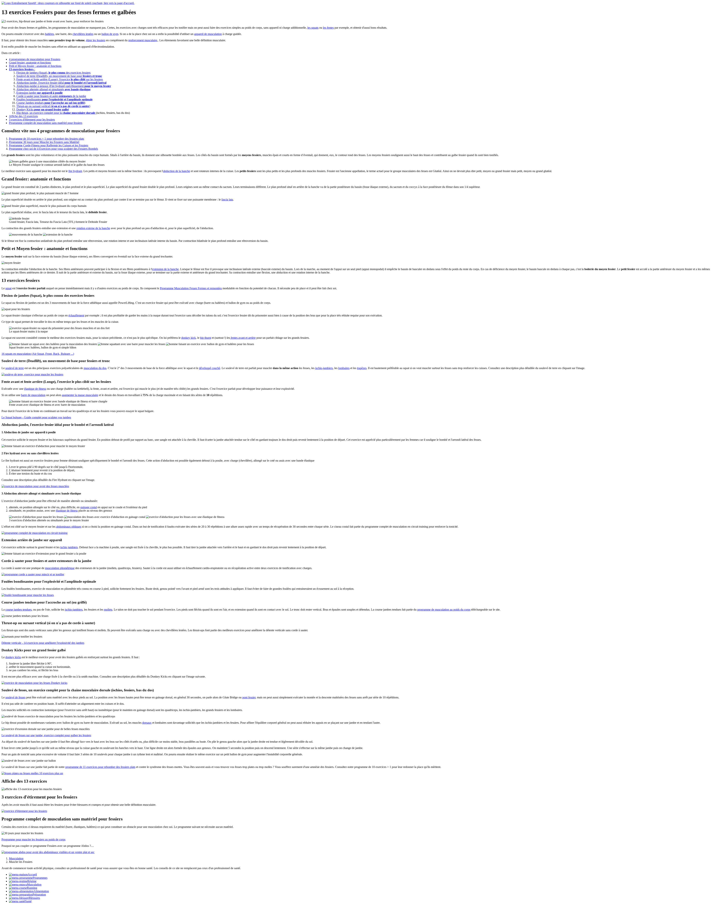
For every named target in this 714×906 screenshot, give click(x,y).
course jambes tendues (18, 609)
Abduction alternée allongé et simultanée (53, 89)
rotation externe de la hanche (93, 228)
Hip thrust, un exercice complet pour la (55, 112)
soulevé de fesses (15, 697)
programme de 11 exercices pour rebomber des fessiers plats (100, 767)
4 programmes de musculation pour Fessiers (34, 59)
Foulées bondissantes (54, 99)
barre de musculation (33, 395)
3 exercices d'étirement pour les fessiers (32, 119)
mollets (108, 609)
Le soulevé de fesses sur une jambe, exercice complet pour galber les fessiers (46, 735)
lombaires (344, 368)
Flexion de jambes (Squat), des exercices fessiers (53, 72)
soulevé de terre (14, 368)
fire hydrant (75, 171)
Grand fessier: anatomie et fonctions (30, 62)
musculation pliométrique (60, 568)
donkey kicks (13, 657)
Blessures (34, 897)
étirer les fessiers (95, 40)
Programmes (40, 877)
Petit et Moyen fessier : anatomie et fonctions (35, 66)
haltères (49, 34)
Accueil (32, 874)
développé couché (209, 368)
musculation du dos (95, 368)
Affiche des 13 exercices (23, 116)
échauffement (76, 315)
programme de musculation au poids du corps (443, 609)
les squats (313, 27)
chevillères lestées (83, 34)
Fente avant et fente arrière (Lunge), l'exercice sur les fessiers (59, 79)
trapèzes (361, 368)
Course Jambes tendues (50, 102)
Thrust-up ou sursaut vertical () (53, 106)
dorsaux (147, 722)
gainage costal (88, 507)
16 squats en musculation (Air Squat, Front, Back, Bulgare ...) (37, 353)
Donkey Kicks (42, 109)
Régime (31, 881)
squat (8, 288)
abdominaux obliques (68, 526)
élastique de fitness (35, 388)
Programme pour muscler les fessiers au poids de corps (33, 839)
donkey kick (188, 337)
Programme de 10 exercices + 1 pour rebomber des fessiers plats (46, 138)
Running (32, 887)
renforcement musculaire (142, 40)
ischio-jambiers (324, 368)
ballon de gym (110, 34)
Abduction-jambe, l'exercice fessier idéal (61, 82)
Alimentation (41, 891)
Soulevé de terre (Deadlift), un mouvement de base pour (59, 76)
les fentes (328, 27)
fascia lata (227, 199)
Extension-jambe (39, 92)
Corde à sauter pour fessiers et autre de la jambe (51, 96)
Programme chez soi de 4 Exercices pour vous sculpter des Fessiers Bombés (53, 148)
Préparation (39, 894)
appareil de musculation (208, 34)
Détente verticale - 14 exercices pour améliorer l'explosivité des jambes (42, 642)
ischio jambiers (69, 547)
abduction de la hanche (176, 171)
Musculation (34, 884)
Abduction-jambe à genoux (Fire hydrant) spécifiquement (63, 86)
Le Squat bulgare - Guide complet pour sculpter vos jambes (36, 417)
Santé (28, 901)
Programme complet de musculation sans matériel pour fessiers (45, 122)
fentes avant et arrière (243, 337)
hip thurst (205, 337)
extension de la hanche (165, 269)
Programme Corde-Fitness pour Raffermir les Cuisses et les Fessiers (48, 145)
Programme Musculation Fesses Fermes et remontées (191, 288)
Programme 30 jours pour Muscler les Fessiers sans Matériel (44, 142)
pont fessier (248, 697)
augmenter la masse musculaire (80, 395)
